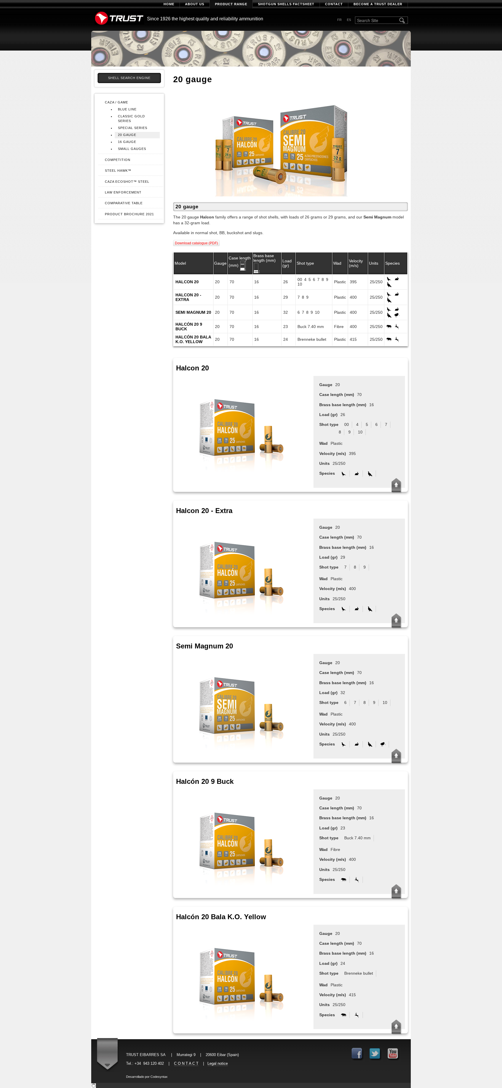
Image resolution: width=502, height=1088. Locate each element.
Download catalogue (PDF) (196, 243)
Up (396, 485)
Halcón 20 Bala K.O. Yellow (193, 339)
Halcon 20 (187, 281)
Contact (334, 4)
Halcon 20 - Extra (188, 297)
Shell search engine (129, 78)
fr (339, 19)
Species (392, 263)
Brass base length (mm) (264, 258)
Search (402, 20)
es (349, 19)
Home (169, 4)
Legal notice (217, 1063)
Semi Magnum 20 (193, 312)
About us (194, 4)
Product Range (231, 4)
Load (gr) (287, 263)
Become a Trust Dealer (378, 4)
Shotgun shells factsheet (286, 4)
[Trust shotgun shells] (119, 18)
